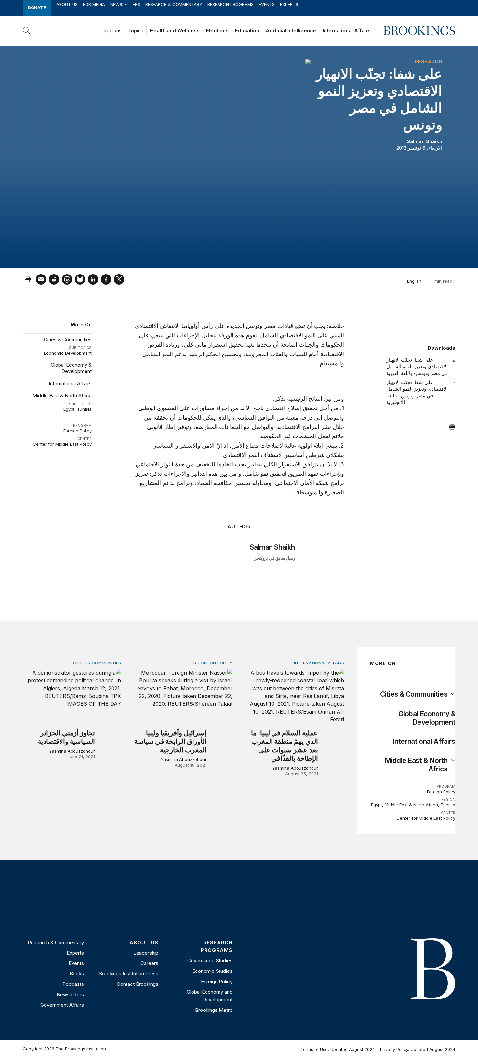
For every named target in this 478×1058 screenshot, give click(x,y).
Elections (217, 30)
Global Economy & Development (71, 368)
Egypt (68, 409)
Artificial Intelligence (291, 30)
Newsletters (125, 4)
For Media (94, 4)
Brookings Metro (213, 1010)
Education (247, 30)
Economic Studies (212, 971)
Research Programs (230, 4)
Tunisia (84, 409)
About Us (67, 4)
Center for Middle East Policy (62, 444)
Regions (112, 30)
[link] (413, 694)
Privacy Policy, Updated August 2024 (417, 1049)
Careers (149, 963)
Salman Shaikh (424, 141)
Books (77, 974)
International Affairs (347, 30)
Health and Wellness (175, 30)
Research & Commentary (173, 4)
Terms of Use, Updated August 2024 (337, 1049)
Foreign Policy (77, 430)
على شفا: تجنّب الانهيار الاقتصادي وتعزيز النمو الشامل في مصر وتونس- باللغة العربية (417, 366)
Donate (37, 7)
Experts (289, 4)
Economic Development (68, 352)
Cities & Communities (68, 339)
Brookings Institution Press (128, 974)
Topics (135, 30)
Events (267, 4)
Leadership (145, 953)
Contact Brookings (137, 984)
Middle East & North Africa (62, 396)
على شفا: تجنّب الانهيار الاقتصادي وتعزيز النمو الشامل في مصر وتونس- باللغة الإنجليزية (417, 392)
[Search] (27, 30)
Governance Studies (209, 961)
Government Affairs (62, 1005)
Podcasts (73, 984)
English (414, 281)
